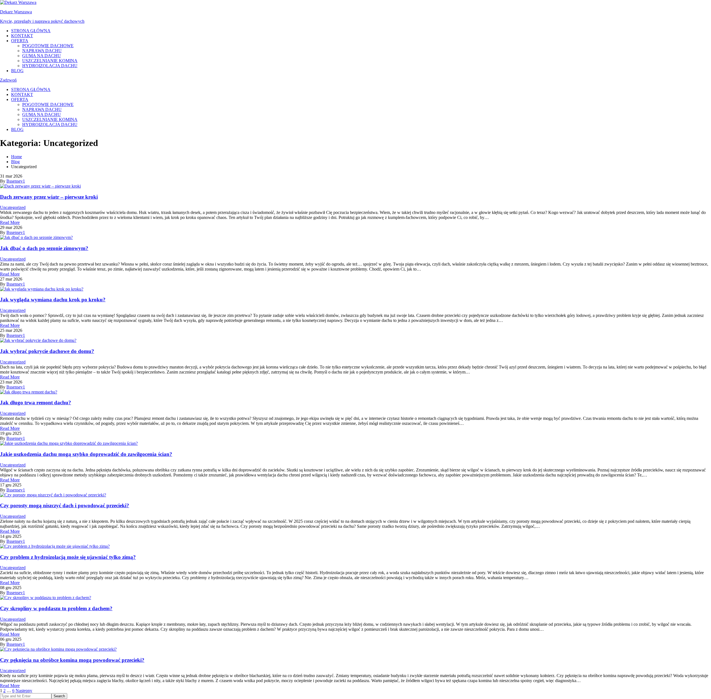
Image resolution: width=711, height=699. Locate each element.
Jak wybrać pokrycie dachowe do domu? (47, 351)
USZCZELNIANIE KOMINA (49, 60)
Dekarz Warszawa (16, 11)
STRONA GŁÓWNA (31, 30)
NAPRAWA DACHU (42, 50)
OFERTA (19, 40)
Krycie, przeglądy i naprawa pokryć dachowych (42, 21)
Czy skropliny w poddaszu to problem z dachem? (56, 608)
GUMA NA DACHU (41, 55)
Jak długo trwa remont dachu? (35, 402)
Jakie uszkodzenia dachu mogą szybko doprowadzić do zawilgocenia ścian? (86, 454)
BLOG (17, 70)
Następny (24, 690)
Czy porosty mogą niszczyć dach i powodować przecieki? (64, 505)
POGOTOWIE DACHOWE (48, 45)
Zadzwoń (8, 80)
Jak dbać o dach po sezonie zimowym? (44, 248)
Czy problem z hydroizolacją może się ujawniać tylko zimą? (68, 557)
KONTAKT (22, 35)
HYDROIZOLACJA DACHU (49, 65)
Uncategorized (13, 207)
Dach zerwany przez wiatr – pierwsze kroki (49, 197)
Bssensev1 (15, 181)
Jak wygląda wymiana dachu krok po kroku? (53, 299)
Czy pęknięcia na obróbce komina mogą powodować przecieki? (72, 660)
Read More (10, 222)
